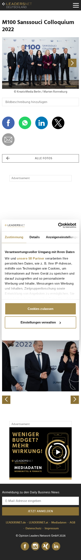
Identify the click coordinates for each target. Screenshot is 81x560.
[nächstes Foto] (59, 63)
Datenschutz (34, 528)
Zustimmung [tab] (14, 237)
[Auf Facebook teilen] (8, 123)
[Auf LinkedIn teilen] (41, 123)
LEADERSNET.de (16, 522)
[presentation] (6, 400)
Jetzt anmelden (40, 511)
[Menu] (76, 5)
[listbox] (40, 366)
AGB (72, 522)
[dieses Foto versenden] (8, 139)
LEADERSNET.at (38, 522)
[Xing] (46, 546)
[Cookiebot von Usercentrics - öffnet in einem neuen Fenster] (58, 225)
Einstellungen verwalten (38, 322)
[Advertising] (40, 453)
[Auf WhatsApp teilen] (25, 123)
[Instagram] (35, 546)
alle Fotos (43, 158)
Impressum (52, 528)
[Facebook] (25, 546)
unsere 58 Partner (30, 258)
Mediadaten (58, 522)
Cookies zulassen (41, 308)
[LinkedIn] (56, 546)
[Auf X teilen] (58, 123)
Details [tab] (34, 237)
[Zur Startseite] (17, 5)
